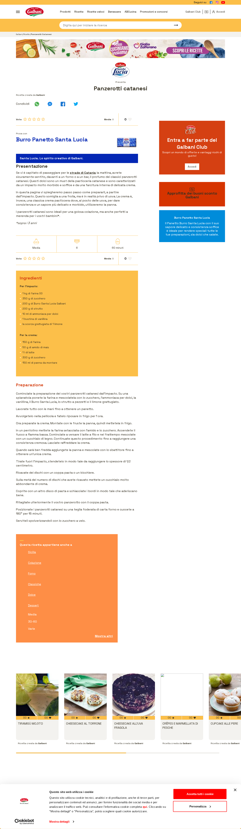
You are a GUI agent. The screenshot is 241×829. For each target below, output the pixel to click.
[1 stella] (25, 119)
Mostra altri (104, 636)
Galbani (19, 34)
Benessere (114, 11)
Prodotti (65, 11)
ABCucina (130, 11)
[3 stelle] (34, 119)
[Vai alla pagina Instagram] (217, 2)
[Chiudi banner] (235, 790)
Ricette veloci (95, 11)
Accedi (192, 166)
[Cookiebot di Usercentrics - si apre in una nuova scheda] (24, 821)
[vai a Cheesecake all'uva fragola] (133, 694)
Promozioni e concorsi (154, 11)
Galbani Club (193, 11)
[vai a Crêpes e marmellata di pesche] (182, 694)
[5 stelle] (43, 119)
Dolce (32, 594)
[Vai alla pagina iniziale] (34, 11)
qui (145, 806)
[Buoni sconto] (207, 12)
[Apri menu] (18, 12)
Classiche (34, 584)
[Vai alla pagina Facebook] (211, 2)
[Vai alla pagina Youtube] (223, 2)
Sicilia (32, 552)
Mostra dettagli (59, 821)
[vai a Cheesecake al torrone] (85, 694)
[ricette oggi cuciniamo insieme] (120, 48)
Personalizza (197, 806)
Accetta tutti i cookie (200, 794)
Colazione (34, 563)
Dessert (33, 605)
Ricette (78, 11)
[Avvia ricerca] (174, 25)
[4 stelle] (38, 119)
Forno (32, 573)
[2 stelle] (29, 119)
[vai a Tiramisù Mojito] (37, 694)
